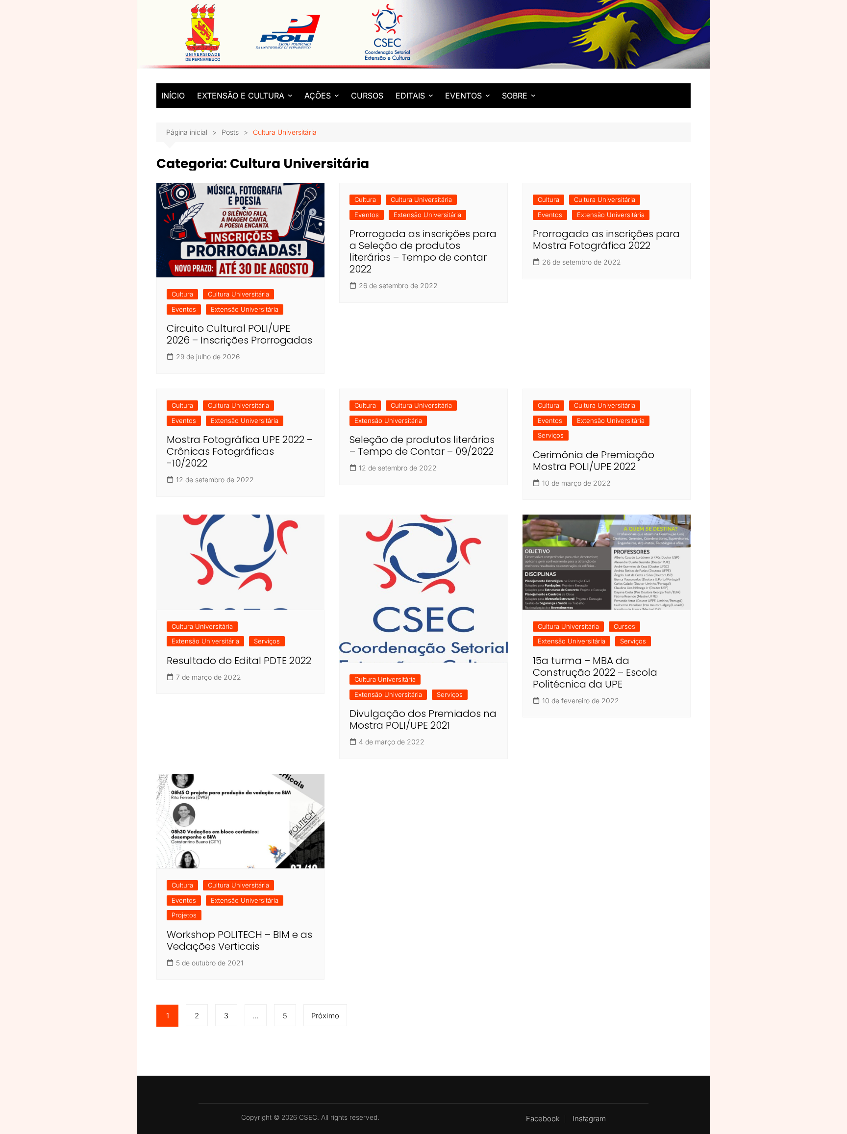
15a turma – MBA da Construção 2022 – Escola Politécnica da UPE (595, 672)
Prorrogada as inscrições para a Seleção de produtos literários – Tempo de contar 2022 (423, 251)
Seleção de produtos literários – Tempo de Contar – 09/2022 (422, 445)
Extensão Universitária (244, 309)
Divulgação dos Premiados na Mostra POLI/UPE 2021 (423, 719)
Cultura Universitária (238, 294)
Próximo (325, 1015)
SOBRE (514, 95)
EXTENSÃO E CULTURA (240, 95)
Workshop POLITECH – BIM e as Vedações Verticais (239, 940)
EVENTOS (463, 95)
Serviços (551, 435)
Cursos (624, 626)
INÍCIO (173, 95)
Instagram (589, 1119)
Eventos (184, 309)
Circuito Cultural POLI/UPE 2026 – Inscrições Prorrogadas (239, 334)
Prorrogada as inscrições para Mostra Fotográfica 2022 (606, 239)
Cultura (182, 294)
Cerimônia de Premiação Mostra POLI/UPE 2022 (593, 460)
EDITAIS (410, 95)
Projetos (184, 915)
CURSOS (367, 95)
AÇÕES (317, 95)
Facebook (543, 1119)
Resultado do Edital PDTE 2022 (239, 660)
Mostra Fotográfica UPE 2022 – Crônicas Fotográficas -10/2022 (240, 451)
